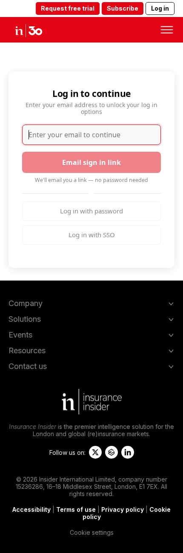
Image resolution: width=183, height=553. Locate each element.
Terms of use (76, 509)
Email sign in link (91, 162)
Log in (160, 8)
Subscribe (122, 8)
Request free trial (67, 8)
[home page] (36, 30)
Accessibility (31, 509)
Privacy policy (122, 509)
